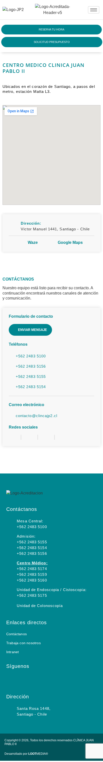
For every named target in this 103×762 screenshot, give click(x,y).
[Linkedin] (36, 679)
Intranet (12, 652)
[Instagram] (10, 679)
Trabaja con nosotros (23, 643)
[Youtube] (50, 679)
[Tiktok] (63, 679)
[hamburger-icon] (93, 9)
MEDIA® (38, 754)
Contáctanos (16, 634)
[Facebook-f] (23, 679)
